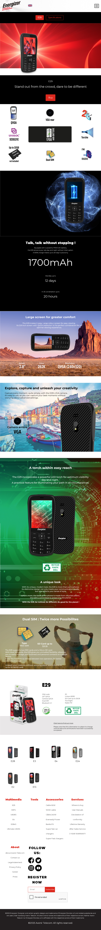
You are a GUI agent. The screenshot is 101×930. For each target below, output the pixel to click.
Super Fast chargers (54, 839)
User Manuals (77, 810)
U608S (13, 815)
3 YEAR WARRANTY (77, 834)
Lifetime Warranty (77, 824)
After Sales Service (77, 829)
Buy (50, 97)
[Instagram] (31, 868)
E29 (13, 805)
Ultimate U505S (13, 829)
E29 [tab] (40, 17)
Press (15, 877)
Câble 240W (51, 815)
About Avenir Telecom (15, 853)
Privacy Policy (15, 867)
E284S (13, 824)
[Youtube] (38, 868)
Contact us (15, 858)
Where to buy (77, 805)
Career (15, 872)
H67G (13, 810)
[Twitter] (38, 861)
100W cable (51, 810)
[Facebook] (31, 861)
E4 (13, 820)
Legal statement (15, 862)
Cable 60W (50, 805)
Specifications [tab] (54, 17)
